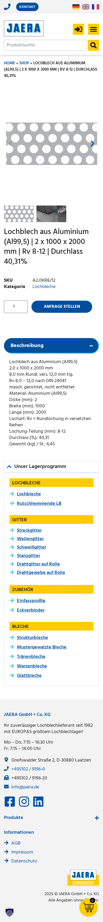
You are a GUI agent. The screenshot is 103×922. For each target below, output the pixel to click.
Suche (93, 45)
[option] (87, 6)
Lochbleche (43, 287)
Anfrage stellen (62, 306)
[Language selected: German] (87, 7)
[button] (93, 29)
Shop (24, 63)
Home (9, 63)
